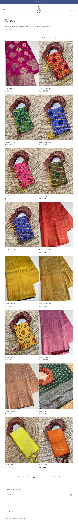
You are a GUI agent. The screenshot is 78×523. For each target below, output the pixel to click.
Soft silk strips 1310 (45, 142)
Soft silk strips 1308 (45, 88)
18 (54, 476)
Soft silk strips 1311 (45, 196)
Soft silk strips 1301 (10, 357)
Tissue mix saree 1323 (11, 88)
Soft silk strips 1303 (10, 303)
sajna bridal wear (13, 518)
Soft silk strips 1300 (10, 411)
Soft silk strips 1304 (45, 303)
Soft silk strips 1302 (45, 249)
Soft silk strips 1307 (10, 196)
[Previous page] (18, 476)
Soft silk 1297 (43, 411)
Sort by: (44, 38)
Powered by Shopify (22, 518)
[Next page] (59, 476)
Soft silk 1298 (9, 465)
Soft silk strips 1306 (10, 249)
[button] (4, 9)
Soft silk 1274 (43, 465)
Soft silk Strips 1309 (10, 142)
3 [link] (33, 476)
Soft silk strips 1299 (45, 357)
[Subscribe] (37, 495)
